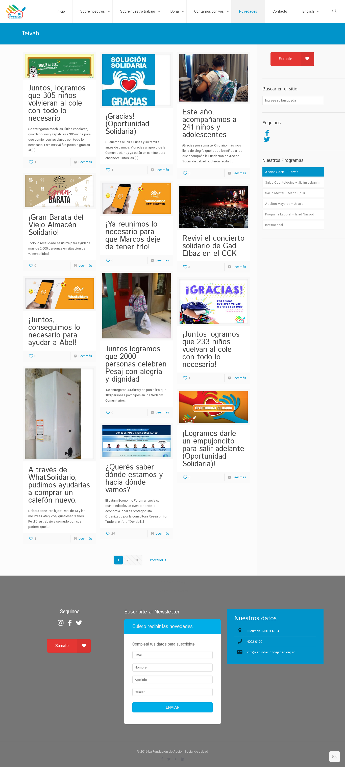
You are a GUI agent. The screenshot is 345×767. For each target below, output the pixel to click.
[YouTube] (176, 759)
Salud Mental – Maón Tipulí (285, 193)
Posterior (156, 560)
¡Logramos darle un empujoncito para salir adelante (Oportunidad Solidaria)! (213, 448)
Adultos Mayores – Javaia (284, 204)
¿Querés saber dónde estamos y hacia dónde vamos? (134, 479)
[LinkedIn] (182, 759)
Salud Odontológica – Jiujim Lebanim (292, 182)
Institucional (274, 225)
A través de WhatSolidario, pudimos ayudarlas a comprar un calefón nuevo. (59, 485)
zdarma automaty (172, 582)
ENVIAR (172, 707)
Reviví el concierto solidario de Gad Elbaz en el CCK (213, 246)
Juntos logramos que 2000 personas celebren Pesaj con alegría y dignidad (136, 364)
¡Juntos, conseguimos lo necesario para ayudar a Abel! (54, 331)
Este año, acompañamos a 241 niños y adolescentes (209, 123)
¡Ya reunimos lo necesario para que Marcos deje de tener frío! (132, 236)
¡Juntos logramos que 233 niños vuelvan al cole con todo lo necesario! (210, 349)
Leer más (85, 162)
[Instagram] (60, 623)
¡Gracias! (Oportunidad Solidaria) (127, 124)
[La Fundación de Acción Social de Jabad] (15, 11)
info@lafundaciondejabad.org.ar (271, 652)
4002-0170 (254, 642)
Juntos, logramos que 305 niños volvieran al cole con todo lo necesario (56, 103)
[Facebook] (267, 133)
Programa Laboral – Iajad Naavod (289, 214)
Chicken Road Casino (172, 591)
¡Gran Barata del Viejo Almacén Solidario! (56, 225)
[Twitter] (267, 139)
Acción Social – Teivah (281, 172)
